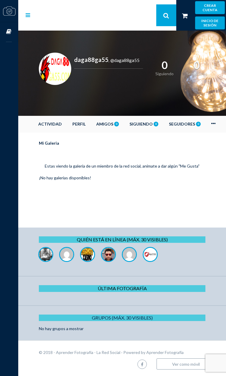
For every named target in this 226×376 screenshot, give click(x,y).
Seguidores (184, 123)
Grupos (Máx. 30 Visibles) (122, 317)
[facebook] (142, 364)
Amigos (106, 123)
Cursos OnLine (9, 32)
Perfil (79, 123)
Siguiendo (143, 123)
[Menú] (28, 15)
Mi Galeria (49, 143)
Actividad (50, 123)
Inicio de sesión (209, 23)
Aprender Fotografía (165, 352)
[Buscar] (166, 15)
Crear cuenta (209, 7)
